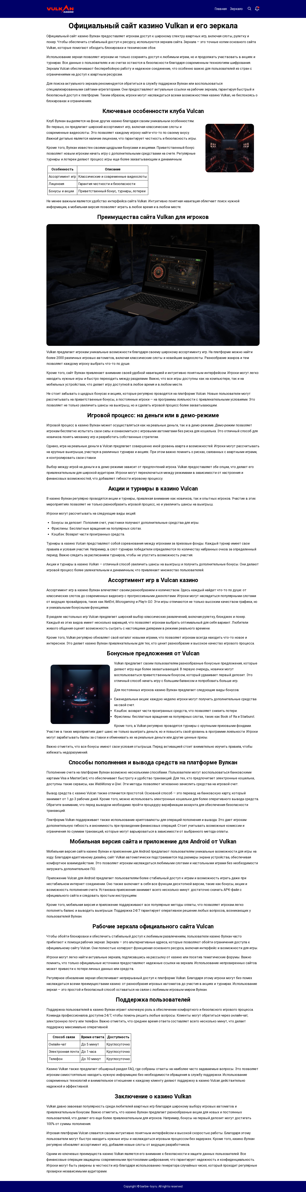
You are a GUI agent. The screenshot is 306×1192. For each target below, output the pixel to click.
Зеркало (236, 9)
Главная (221, 9)
